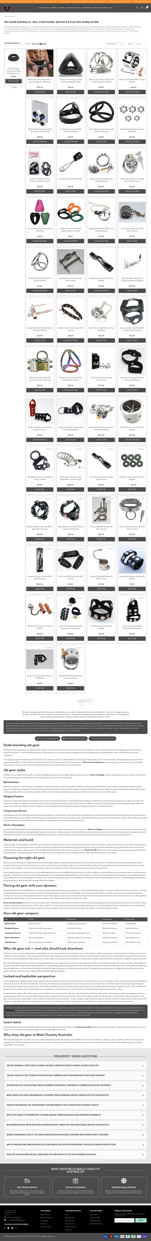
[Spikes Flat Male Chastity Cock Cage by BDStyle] (101, 162)
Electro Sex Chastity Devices (93, 762)
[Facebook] (4, 1228)
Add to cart (13, 81)
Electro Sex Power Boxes (12, 903)
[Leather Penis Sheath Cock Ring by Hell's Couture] (39, 410)
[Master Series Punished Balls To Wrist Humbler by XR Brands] (39, 63)
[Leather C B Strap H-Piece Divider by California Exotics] (39, 162)
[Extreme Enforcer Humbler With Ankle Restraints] (39, 559)
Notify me (40, 489)
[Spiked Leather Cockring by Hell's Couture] (70, 311)
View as (28, 43)
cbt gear (12, 16)
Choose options (101, 92)
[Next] (90, 703)
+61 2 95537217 (15, 1217)
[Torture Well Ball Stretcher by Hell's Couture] (101, 510)
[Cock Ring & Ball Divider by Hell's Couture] (70, 559)
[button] (4, 61)
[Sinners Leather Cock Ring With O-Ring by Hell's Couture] (132, 311)
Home (6, 16)
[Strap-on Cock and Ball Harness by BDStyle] (39, 659)
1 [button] (11, 87)
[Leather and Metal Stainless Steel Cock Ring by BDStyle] (70, 410)
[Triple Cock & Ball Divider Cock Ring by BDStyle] (39, 261)
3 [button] (15, 87)
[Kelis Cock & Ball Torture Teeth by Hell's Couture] (132, 510)
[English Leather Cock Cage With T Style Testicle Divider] (39, 510)
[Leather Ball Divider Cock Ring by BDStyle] (132, 559)
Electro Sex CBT (91, 850)
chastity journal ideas (83, 1027)
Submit (141, 1220)
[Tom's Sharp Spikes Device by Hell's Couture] (132, 212)
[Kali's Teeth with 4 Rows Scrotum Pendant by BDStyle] (101, 410)
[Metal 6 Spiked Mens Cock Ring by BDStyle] (132, 112)
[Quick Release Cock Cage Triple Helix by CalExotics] (101, 112)
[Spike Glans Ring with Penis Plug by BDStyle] (101, 311)
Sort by (130, 43)
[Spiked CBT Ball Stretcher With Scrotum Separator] (70, 659)
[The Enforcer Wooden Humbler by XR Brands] (101, 460)
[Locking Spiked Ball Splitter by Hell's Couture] (101, 559)
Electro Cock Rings (97, 775)
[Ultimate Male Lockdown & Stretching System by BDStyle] (132, 261)
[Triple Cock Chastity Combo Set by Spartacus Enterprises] (70, 609)
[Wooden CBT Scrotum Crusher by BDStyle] (39, 609)
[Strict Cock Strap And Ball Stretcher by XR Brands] (132, 609)
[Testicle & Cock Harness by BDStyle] (101, 609)
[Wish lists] (142, 8)
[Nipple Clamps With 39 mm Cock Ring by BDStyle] (101, 212)
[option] (13, 67)
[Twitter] (16, 1228)
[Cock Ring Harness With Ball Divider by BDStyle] (70, 112)
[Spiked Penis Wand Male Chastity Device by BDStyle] (39, 311)
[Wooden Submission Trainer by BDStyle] (101, 261)
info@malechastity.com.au (18, 1220)
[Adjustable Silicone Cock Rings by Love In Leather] (39, 460)
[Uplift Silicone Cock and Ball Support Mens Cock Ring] (70, 212)
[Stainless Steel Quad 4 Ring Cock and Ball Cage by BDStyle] (101, 63)
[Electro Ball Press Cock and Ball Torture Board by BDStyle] (39, 112)
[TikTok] (12, 1228)
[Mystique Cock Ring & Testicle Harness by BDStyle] (132, 361)
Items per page (111, 43)
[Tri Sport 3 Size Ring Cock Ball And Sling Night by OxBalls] (70, 63)
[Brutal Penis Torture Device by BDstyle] (132, 410)
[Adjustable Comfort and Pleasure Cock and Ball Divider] (70, 510)
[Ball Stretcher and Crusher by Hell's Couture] (70, 261)
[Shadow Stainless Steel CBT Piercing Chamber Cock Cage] (39, 361)
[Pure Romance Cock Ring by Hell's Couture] (101, 361)
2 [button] (13, 87)
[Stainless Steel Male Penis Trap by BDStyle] (132, 63)
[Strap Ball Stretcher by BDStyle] (70, 162)
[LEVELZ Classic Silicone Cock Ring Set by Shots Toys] (13, 57)
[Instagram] (8, 1228)
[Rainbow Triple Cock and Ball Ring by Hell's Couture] (70, 361)
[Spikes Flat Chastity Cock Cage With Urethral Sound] (132, 162)
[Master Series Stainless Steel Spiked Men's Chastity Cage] (70, 460)
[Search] (137, 8)
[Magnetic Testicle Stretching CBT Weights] (132, 460)
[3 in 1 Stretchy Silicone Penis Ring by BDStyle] (39, 212)
